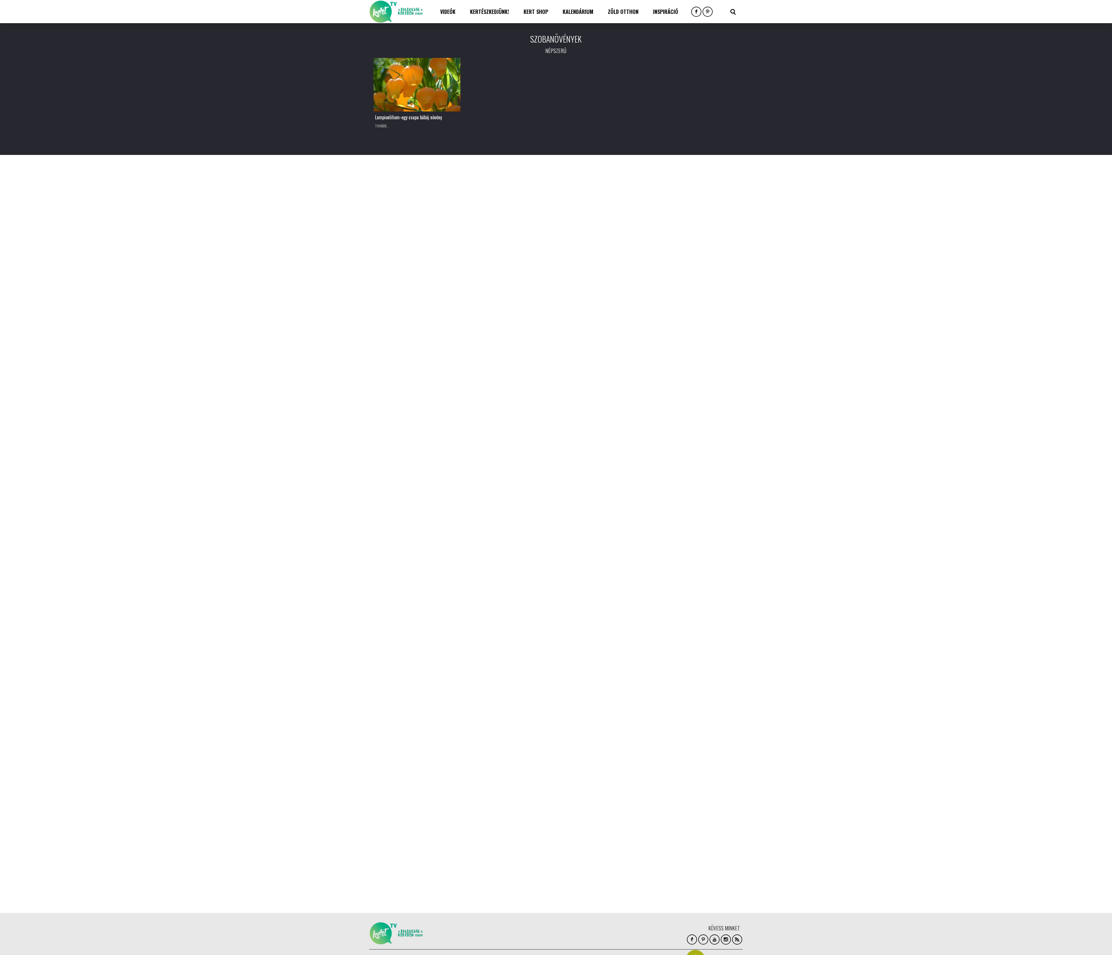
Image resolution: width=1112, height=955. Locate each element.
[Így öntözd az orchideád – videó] (510, 457)
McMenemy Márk (385, 363)
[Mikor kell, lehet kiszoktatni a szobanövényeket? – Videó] (602, 457)
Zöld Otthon (623, 11)
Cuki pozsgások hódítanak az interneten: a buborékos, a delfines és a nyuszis (509, 632)
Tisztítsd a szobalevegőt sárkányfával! (600, 206)
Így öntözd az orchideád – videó (501, 489)
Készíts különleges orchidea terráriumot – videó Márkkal (405, 783)
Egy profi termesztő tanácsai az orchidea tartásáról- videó (408, 351)
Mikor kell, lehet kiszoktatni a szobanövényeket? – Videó (590, 493)
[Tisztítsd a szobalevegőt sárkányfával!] (602, 174)
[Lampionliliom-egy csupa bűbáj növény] (417, 84)
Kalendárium (578, 11)
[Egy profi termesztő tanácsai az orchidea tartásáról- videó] (417, 315)
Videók (448, 11)
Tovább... (382, 125)
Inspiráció (665, 11)
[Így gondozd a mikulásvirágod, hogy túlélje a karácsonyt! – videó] (602, 315)
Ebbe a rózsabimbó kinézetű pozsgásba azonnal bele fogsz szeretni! (508, 210)
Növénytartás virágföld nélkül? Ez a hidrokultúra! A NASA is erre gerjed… (506, 783)
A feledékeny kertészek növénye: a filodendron (411, 210)
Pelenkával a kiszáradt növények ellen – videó (417, 628)
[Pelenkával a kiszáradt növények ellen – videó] (417, 592)
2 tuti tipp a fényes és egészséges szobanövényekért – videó (411, 493)
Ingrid (378, 221)
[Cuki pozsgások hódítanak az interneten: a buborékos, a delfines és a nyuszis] (510, 592)
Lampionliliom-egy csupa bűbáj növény (408, 117)
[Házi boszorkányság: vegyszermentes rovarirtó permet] (510, 315)
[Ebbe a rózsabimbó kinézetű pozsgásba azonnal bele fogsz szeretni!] (510, 174)
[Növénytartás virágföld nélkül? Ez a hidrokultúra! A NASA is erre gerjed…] (510, 747)
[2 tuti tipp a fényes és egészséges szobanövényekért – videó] (417, 457)
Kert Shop (536, 11)
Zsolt (469, 221)
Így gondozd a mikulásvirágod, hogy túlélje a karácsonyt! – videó (597, 351)
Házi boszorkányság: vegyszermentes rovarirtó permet (506, 351)
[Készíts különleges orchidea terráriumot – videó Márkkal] (417, 747)
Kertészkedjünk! (489, 11)
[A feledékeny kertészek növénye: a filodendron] (417, 174)
